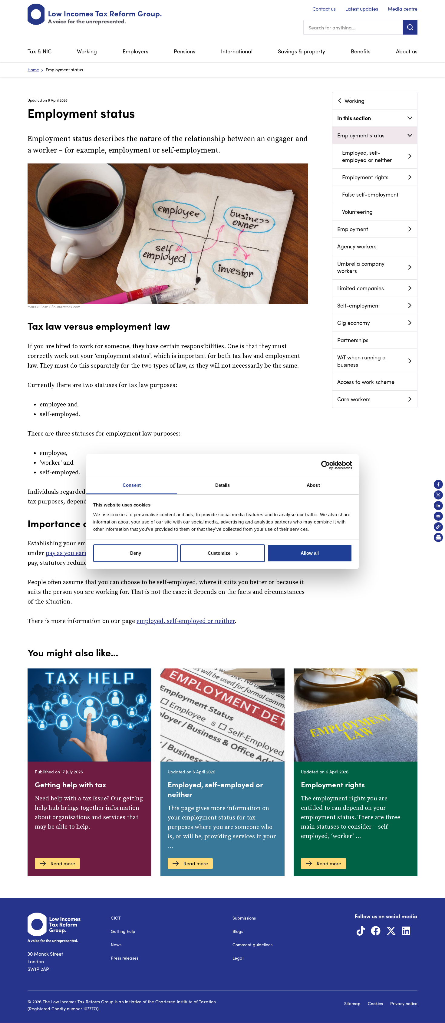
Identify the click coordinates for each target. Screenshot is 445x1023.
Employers (135, 51)
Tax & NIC (39, 51)
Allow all (310, 553)
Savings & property (301, 51)
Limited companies (360, 288)
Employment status (360, 135)
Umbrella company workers (360, 267)
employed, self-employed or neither (186, 621)
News (116, 944)
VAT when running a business (361, 361)
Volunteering (357, 211)
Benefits (361, 51)
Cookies (375, 1003)
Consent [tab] (132, 485)
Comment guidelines (252, 944)
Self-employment (358, 305)
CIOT (116, 918)
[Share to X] (438, 495)
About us (406, 51)
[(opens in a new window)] (361, 932)
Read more (63, 863)
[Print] (438, 537)
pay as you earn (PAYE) (77, 553)
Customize (219, 553)
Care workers (354, 399)
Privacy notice (403, 1003)
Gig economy (353, 322)
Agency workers (357, 246)
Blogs (237, 931)
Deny (135, 553)
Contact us (324, 8)
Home (33, 69)
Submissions (244, 918)
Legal (237, 958)
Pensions (184, 51)
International (236, 51)
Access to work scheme (365, 381)
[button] (438, 526)
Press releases (124, 958)
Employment (352, 229)
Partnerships (352, 340)
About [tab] (313, 485)
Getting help (123, 931)
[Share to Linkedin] (438, 505)
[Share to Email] (438, 516)
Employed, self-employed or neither (367, 156)
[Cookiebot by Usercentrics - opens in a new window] (325, 465)
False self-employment (370, 194)
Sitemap (352, 1003)
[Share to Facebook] (438, 484)
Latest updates (361, 8)
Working (87, 51)
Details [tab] (222, 485)
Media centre (402, 8)
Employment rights (365, 177)
